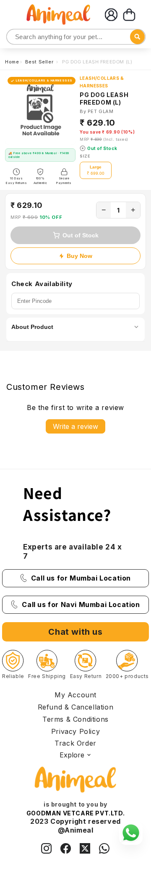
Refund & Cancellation (76, 707)
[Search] (13, 37)
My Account (75, 695)
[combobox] (76, 36)
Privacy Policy (75, 731)
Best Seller (40, 62)
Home (12, 62)
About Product (32, 326)
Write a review (75, 426)
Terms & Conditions (75, 719)
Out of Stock (80, 235)
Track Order (75, 743)
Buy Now (79, 255)
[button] (129, 14)
